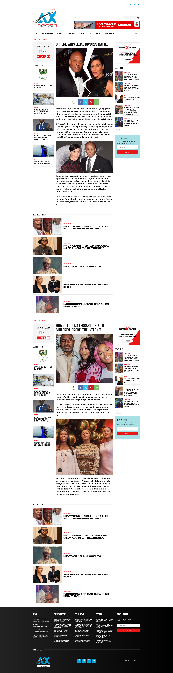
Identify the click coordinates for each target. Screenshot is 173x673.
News (36, 83)
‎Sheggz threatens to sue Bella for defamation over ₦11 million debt (85, 285)
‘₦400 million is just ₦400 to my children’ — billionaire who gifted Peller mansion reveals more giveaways (131, 111)
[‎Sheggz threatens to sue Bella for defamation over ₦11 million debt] (47, 284)
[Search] (138, 17)
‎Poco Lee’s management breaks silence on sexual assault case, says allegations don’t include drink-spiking (86, 246)
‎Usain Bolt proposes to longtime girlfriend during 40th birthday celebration (86, 305)
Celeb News (67, 223)
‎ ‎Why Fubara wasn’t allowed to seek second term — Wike (132, 99)
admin (45, 51)
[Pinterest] (91, 102)
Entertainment (42, 39)
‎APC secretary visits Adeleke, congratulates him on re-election (42, 112)
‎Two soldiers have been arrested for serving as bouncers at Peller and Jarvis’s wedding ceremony (131, 76)
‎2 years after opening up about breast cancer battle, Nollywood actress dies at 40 (131, 88)
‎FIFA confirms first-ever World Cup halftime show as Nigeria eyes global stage (105, 631)
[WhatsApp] (96, 102)
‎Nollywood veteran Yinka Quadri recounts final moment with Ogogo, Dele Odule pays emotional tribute (85, 227)
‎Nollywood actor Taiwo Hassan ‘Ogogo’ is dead (82, 266)
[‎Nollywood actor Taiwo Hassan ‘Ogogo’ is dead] (47, 265)
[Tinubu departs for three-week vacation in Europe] (43, 151)
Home (34, 39)
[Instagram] (134, 4)
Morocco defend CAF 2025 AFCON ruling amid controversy (103, 636)
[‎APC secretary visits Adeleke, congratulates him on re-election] (43, 99)
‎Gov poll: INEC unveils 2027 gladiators (43, 87)
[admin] (41, 51)
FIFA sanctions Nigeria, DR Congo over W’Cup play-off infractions (103, 641)
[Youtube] (138, 4)
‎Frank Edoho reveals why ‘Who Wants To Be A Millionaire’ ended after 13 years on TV (131, 122)
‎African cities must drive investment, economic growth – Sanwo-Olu (42, 138)
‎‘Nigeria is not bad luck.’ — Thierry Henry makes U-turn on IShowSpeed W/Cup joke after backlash (105, 620)
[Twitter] (44, 56)
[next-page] (119, 130)
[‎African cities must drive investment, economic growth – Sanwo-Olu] (43, 125)
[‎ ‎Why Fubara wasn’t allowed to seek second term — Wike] (119, 98)
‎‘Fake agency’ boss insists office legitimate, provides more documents (40, 637)
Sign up (127, 152)
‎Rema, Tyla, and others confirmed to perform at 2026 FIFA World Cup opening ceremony (104, 626)
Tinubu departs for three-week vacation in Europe (43, 163)
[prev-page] (116, 130)
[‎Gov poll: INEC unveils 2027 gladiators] (43, 75)
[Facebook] (130, 4)
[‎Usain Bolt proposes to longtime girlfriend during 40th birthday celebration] (47, 304)
